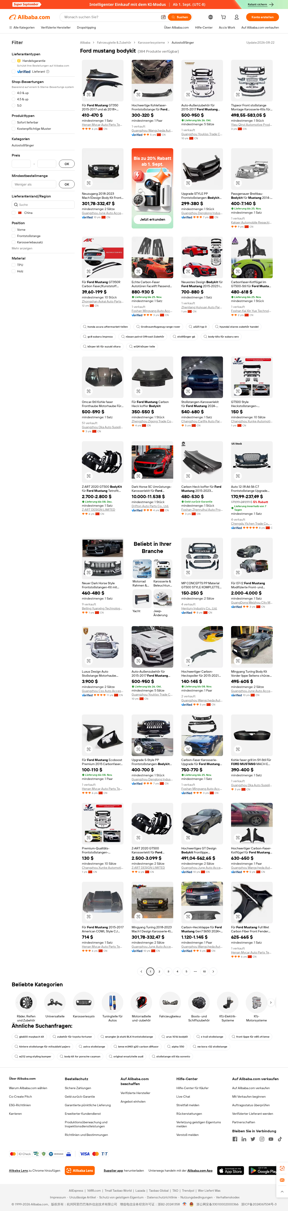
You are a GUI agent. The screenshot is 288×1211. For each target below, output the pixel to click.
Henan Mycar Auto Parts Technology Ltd (103, 124)
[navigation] (43, 507)
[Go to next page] (213, 971)
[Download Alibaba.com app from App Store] (230, 1170)
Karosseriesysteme (151, 42)
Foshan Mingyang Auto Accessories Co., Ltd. (152, 311)
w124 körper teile (144, 346)
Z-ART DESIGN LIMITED (98, 509)
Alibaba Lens (18, 1170)
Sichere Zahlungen (78, 1088)
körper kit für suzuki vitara (104, 346)
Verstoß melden (187, 1135)
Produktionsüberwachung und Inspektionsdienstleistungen (86, 1124)
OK (67, 164)
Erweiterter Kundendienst (83, 1113)
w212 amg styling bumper (35, 1056)
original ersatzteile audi (128, 1056)
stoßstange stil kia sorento (173, 1056)
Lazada (140, 1190)
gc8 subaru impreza (100, 336)
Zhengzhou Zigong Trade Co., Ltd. (152, 421)
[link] (282, 1168)
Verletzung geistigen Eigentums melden (198, 1124)
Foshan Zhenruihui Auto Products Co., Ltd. (202, 509)
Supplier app (113, 1170)
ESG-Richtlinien (20, 1105)
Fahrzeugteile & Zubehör (114, 42)
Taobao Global (159, 1190)
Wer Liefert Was (209, 1190)
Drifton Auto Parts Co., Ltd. (150, 506)
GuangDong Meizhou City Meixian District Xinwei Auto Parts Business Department (252, 602)
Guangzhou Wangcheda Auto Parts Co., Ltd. (152, 130)
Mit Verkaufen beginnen (249, 1096)
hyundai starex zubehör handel (239, 326)
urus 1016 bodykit (177, 1036)
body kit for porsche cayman (82, 1056)
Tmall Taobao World (118, 1190)
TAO (175, 1190)
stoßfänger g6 (186, 336)
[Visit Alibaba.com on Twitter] (253, 1139)
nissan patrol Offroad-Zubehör (145, 336)
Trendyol (188, 1190)
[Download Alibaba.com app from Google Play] (264, 1170)
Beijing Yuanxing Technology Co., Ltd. (103, 608)
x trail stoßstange (212, 1036)
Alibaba (85, 42)
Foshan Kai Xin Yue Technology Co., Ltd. (252, 311)
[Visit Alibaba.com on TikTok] (280, 1139)
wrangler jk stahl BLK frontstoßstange (129, 1036)
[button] (163, 17)
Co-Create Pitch (20, 1096)
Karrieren (15, 1113)
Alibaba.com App (200, 1170)
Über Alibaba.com (22, 1078)
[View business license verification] (184, 1204)
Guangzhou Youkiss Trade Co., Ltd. (202, 134)
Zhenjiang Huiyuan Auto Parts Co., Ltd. (202, 307)
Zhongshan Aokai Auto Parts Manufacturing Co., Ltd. (103, 301)
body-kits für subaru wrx (223, 336)
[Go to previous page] (141, 971)
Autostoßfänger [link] (183, 42)
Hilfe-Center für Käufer (192, 1088)
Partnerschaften (243, 1122)
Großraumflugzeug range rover (160, 326)
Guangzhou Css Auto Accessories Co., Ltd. (103, 691)
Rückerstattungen (189, 1113)
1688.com (94, 1190)
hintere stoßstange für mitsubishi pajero (44, 1046)
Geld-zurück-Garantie (80, 1096)
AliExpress (76, 1190)
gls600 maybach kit (31, 1036)
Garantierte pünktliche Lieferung (88, 1105)
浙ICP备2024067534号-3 (259, 1204)
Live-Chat (183, 1096)
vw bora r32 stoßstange (212, 1046)
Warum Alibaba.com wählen (28, 1088)
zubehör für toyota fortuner (74, 1036)
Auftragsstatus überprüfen (251, 1105)
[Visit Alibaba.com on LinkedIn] (244, 1139)
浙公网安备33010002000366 (217, 1204)
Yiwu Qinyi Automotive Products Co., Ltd (252, 124)
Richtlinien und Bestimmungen (86, 1135)
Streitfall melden (187, 1105)
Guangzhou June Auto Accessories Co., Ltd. (103, 213)
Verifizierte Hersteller (135, 1093)
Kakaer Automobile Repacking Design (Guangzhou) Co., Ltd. (252, 222)
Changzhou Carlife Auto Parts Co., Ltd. (202, 421)
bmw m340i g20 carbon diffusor (138, 1046)
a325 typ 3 (200, 326)
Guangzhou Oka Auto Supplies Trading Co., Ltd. (103, 427)
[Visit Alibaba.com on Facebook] (235, 1139)
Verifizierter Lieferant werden (252, 1113)
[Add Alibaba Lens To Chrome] (80, 1170)
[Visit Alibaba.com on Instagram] (262, 1139)
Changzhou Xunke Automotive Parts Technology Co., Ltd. (252, 421)
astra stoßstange (94, 1046)
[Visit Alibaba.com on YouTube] (271, 1139)
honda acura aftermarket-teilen (108, 326)
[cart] (224, 18)
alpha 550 (178, 1046)
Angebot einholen (133, 1101)
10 (204, 971)
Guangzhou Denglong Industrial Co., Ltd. (202, 213)
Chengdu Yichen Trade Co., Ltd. (252, 523)
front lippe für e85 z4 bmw (252, 1036)
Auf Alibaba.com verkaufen (251, 1088)
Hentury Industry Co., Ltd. (199, 608)
